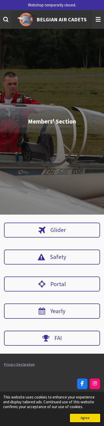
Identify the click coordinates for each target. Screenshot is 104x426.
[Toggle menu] (98, 19)
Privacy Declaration (19, 364)
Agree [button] (85, 418)
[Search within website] (6, 19)
